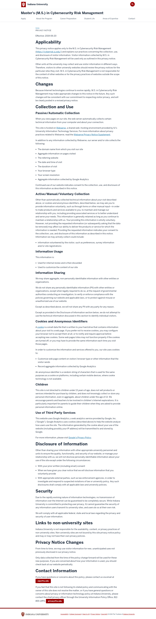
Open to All (86, 614)
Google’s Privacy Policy (80, 437)
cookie (40, 327)
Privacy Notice (95, 614)
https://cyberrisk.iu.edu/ (48, 51)
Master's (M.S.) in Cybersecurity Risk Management (62, 13)
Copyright (104, 614)
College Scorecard (75, 614)
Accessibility (64, 614)
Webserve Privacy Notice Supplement (92, 134)
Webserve (61, 128)
